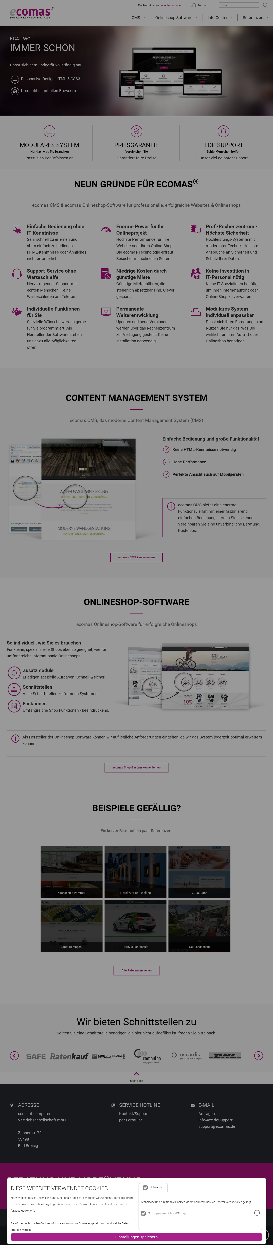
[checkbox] (143, 1213)
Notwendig (156, 1187)
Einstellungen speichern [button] (136, 1237)
